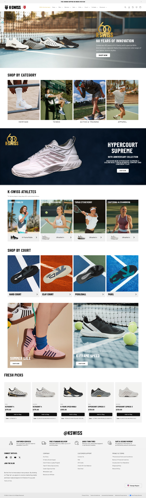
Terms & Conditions (95, 495)
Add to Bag (17, 414)
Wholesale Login (47, 471)
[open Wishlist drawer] (136, 7)
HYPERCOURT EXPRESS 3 (96, 406)
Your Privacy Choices (136, 495)
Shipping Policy (116, 465)
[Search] (125, 7)
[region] (73, 1)
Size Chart (80, 468)
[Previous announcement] (5, 1)
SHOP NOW (103, 55)
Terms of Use (8, 480)
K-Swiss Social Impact (49, 459)
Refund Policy (116, 468)
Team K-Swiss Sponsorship (51, 465)
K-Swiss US (11, 495)
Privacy (30, 478)
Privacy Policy (85, 495)
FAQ (79, 459)
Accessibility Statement (107, 495)
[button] (133, 7)
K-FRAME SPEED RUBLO (68, 406)
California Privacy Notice (121, 495)
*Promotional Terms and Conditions (122, 457)
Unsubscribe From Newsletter (120, 462)
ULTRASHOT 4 (9, 406)
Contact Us (81, 457)
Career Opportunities (49, 468)
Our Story (45, 457)
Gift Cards (80, 462)
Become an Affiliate (48, 474)
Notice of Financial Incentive (120, 459)
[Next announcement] (141, 1)
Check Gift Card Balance (84, 465)
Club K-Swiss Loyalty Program (51, 462)
